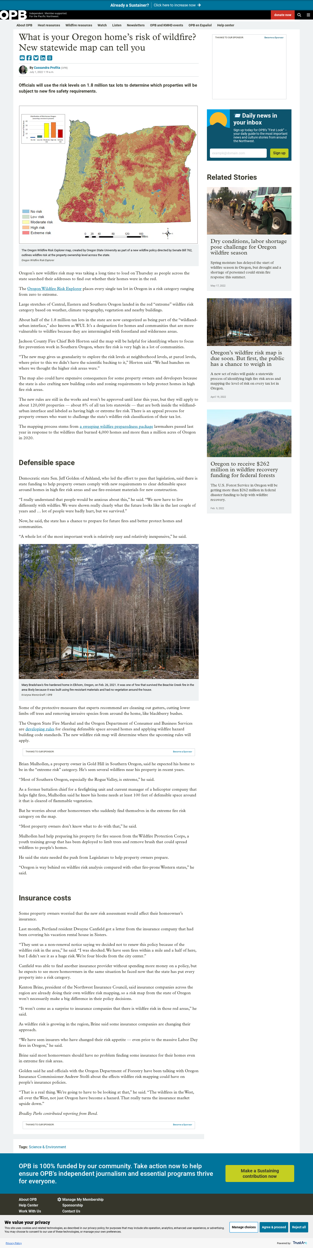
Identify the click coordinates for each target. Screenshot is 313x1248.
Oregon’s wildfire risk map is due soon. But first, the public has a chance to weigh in (247, 358)
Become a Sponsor (182, 751)
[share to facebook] (29, 58)
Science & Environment (47, 1147)
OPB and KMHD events (166, 25)
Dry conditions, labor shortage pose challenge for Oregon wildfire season (249, 247)
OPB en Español (200, 25)
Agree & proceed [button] (274, 1227)
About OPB (24, 25)
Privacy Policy (14, 1243)
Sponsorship (72, 1205)
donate (282, 15)
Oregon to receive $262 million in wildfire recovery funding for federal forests (244, 469)
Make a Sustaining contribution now (260, 1173)
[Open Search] (299, 14)
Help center (225, 25)
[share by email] (22, 58)
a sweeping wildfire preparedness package (116, 426)
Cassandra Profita (47, 67)
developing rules (39, 729)
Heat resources (49, 25)
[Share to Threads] (49, 58)
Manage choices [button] (244, 1227)
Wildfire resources (79, 25)
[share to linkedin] (42, 58)
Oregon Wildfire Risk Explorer (54, 288)
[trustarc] (299, 1243)
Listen (116, 25)
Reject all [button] (299, 1227)
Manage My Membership (83, 1199)
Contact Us (71, 1211)
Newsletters (136, 25)
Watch (102, 25)
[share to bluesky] (36, 58)
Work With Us (30, 1211)
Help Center (28, 1205)
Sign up (279, 153)
